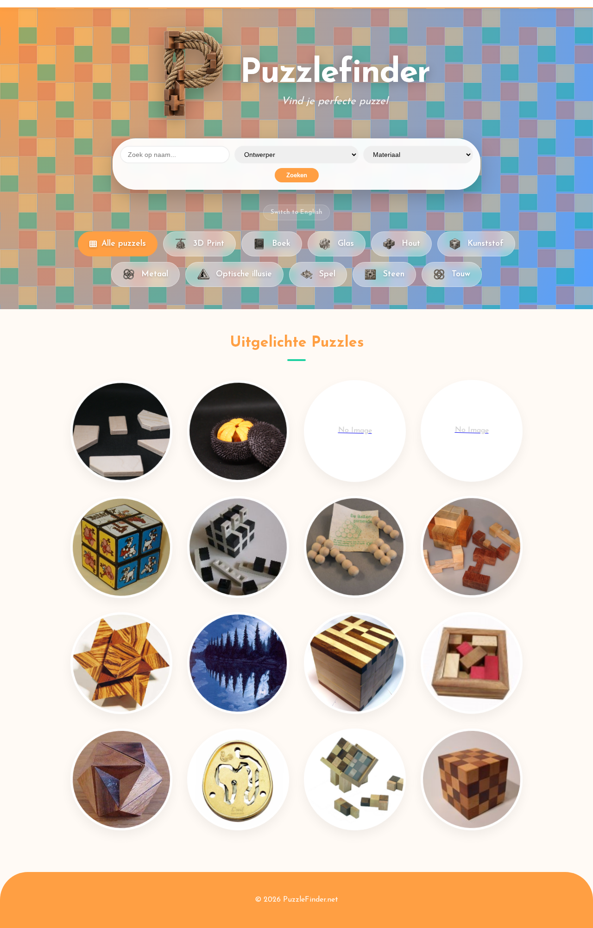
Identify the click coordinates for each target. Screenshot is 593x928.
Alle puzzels (123, 244)
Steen (393, 274)
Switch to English (296, 212)
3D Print (208, 244)
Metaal (154, 274)
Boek (281, 244)
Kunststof (485, 244)
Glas (346, 244)
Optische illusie (244, 274)
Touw (461, 274)
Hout (411, 244)
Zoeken (296, 175)
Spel (327, 274)
